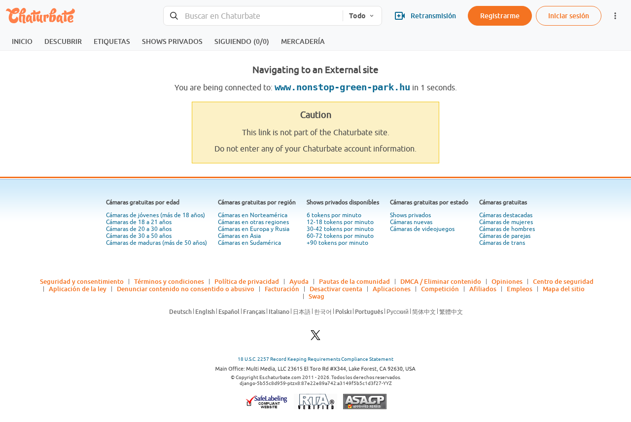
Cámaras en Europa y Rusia (253, 229)
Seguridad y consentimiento (82, 281)
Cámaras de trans (502, 242)
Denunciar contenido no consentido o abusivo (185, 289)
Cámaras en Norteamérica (252, 215)
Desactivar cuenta (336, 289)
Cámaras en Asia (239, 235)
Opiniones (507, 281)
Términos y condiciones (169, 281)
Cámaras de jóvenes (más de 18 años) (155, 215)
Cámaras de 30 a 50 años (139, 235)
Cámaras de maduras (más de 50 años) (156, 242)
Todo (357, 16)
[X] (315, 338)
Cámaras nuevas (411, 222)
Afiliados (482, 289)
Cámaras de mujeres (506, 222)
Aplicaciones (392, 289)
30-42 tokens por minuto (340, 229)
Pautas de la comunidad (354, 281)
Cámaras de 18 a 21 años (139, 222)
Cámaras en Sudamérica (249, 242)
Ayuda (299, 281)
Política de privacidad (246, 281)
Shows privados (410, 215)
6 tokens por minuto (334, 215)
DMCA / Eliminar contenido (440, 281)
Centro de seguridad (563, 281)
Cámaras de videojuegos (422, 229)
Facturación (282, 289)
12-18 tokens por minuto (340, 222)
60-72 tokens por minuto (340, 235)
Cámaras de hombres (507, 229)
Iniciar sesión (568, 15)
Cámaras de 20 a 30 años (139, 229)
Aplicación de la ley (77, 289)
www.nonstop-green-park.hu (342, 87)
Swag (316, 296)
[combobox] (253, 16)
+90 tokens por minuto (337, 242)
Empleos (519, 289)
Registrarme (500, 15)
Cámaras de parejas (504, 235)
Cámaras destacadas (505, 215)
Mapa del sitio (564, 289)
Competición (440, 289)
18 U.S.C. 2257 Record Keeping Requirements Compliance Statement (315, 359)
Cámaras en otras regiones (253, 222)
